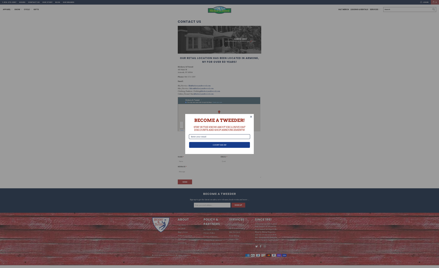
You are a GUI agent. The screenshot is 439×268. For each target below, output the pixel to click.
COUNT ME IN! (219, 145)
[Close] (251, 116)
